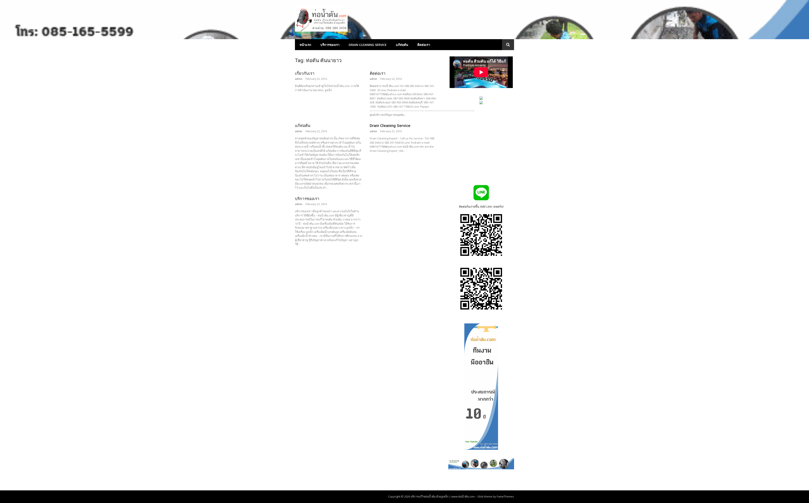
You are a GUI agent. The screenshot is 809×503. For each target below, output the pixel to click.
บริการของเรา (329, 45)
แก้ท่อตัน (402, 45)
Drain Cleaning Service (368, 45)
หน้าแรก (305, 45)
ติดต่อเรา (423, 45)
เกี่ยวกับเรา (305, 73)
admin (298, 79)
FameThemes (505, 496)
